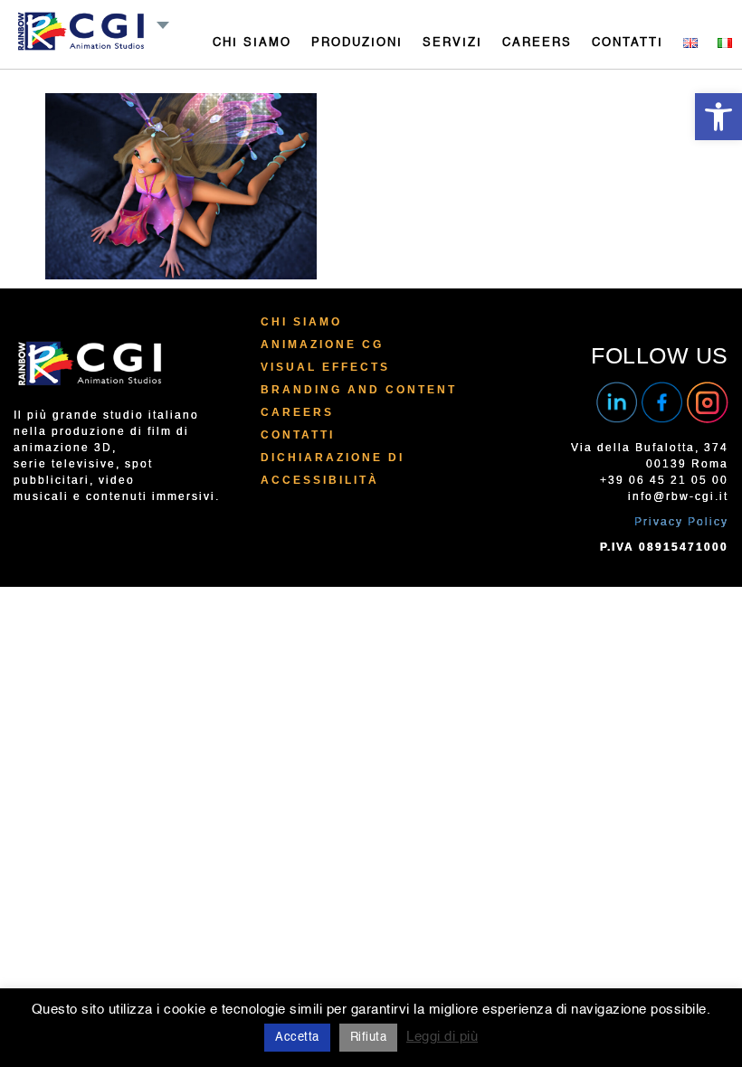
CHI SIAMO (252, 43)
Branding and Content (359, 389)
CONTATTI (627, 43)
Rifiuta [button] (368, 1037)
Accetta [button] (297, 1037)
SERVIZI (452, 43)
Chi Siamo (301, 322)
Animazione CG (322, 344)
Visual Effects (325, 367)
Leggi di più (442, 1036)
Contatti (298, 435)
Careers (297, 412)
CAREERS (537, 43)
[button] (718, 116)
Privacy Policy (681, 521)
